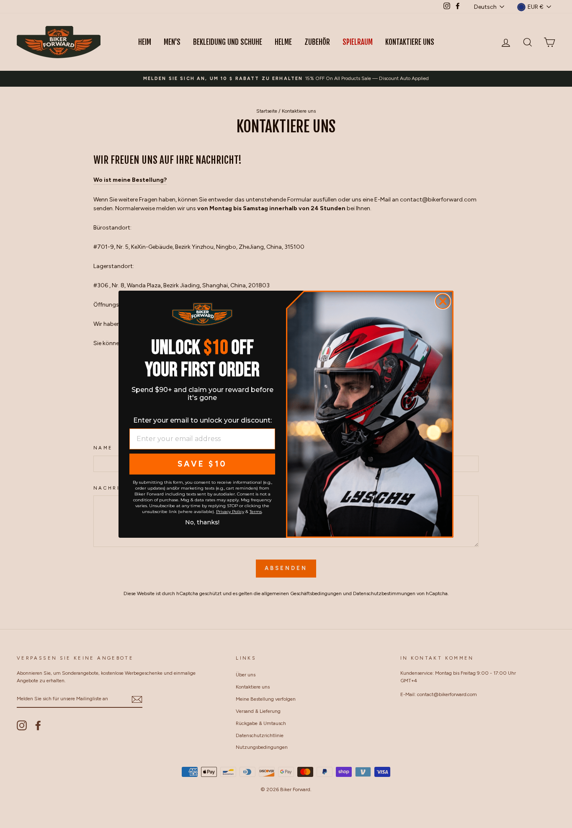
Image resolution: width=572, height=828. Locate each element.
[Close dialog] (442, 301)
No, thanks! (202, 521)
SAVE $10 (202, 464)
